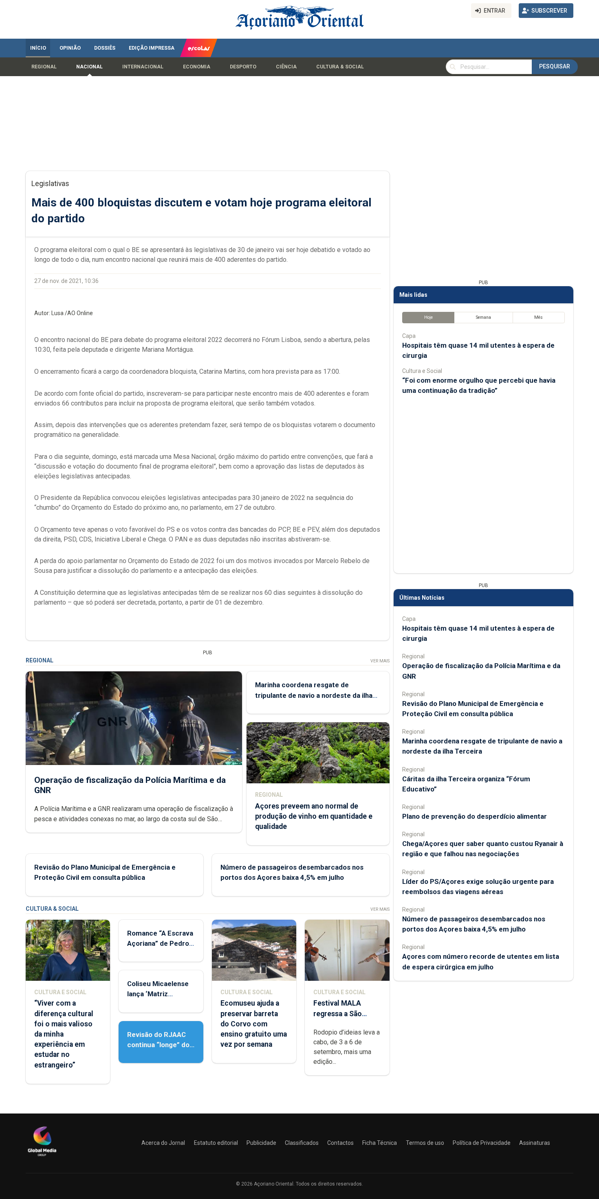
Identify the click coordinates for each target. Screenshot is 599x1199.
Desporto (243, 67)
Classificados (302, 1143)
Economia (196, 67)
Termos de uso (425, 1143)
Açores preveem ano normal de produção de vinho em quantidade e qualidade (313, 816)
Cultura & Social (340, 67)
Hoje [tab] (428, 317)
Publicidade (261, 1143)
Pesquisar (554, 66)
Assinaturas (534, 1143)
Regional (44, 67)
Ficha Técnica (379, 1143)
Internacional (142, 67)
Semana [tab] (483, 317)
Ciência (286, 67)
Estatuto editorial (216, 1143)
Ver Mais (380, 661)
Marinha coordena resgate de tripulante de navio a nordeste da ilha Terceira (313, 695)
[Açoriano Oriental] (42, 1157)
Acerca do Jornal (163, 1143)
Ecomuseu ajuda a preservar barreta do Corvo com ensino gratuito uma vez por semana (253, 1023)
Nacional (89, 67)
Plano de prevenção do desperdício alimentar (474, 816)
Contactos (340, 1143)
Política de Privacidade (482, 1143)
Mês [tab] (538, 317)
